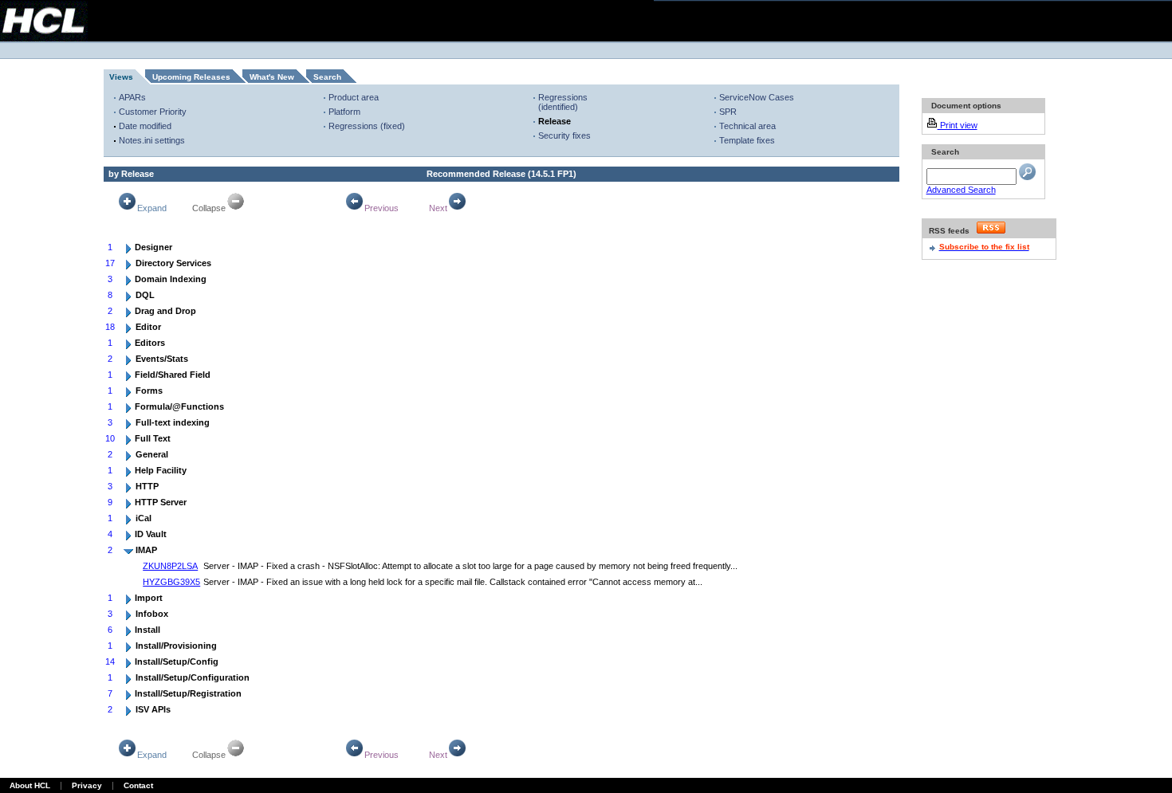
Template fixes (747, 140)
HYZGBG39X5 (171, 582)
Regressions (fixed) (366, 126)
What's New (272, 77)
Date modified (145, 126)
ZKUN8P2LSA (170, 566)
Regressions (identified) (563, 102)
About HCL (30, 785)
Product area (353, 97)
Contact (138, 785)
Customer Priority (153, 111)
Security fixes (564, 135)
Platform (344, 111)
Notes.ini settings (152, 140)
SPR (728, 111)
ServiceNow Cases (756, 97)
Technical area (747, 126)
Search (327, 77)
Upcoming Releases (191, 77)
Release (554, 121)
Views (121, 77)
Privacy (87, 785)
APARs (132, 97)
